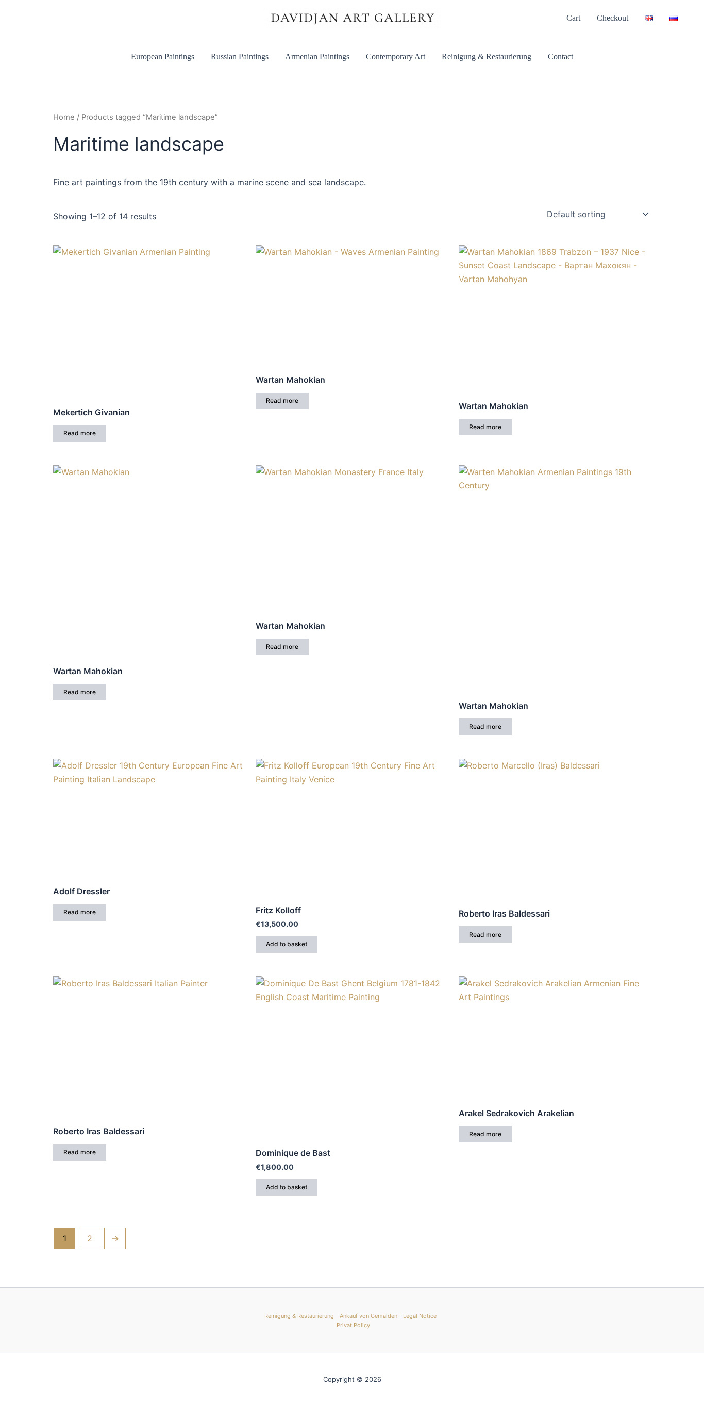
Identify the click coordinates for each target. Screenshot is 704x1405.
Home (64, 117)
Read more (79, 433)
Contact (560, 56)
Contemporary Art (395, 56)
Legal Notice (420, 1315)
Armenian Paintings (317, 56)
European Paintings (162, 56)
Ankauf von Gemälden (368, 1315)
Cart (573, 17)
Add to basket (286, 944)
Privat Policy (353, 1325)
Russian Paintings (240, 56)
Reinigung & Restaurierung (486, 56)
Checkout (612, 17)
